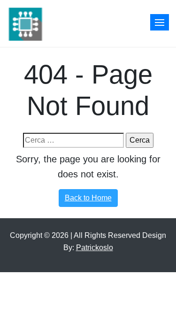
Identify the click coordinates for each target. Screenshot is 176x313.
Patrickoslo (94, 248)
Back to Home (88, 198)
